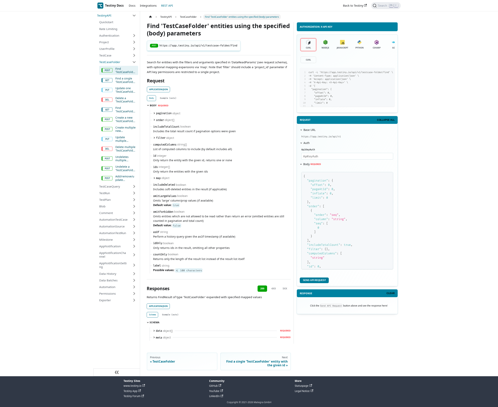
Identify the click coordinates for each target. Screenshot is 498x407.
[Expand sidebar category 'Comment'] (134, 213)
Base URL (309, 130)
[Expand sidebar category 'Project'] (134, 42)
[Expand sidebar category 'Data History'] (134, 274)
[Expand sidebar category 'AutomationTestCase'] (134, 220)
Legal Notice (302, 391)
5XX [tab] (285, 288)
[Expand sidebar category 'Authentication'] (134, 35)
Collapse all (386, 120)
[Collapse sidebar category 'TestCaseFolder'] (134, 62)
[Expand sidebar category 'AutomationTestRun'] (134, 233)
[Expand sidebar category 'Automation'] (134, 287)
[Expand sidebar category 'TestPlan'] (134, 200)
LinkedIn (214, 396)
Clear (391, 293)
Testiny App (130, 391)
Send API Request (314, 280)
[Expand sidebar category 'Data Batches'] (134, 280)
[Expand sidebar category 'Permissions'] (134, 293)
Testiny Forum (132, 396)
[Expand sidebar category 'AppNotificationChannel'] (134, 255)
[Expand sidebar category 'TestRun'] (134, 193)
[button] (116, 15)
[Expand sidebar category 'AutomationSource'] (134, 226)
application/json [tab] (158, 89)
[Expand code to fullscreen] (390, 72)
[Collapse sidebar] (116, 372)
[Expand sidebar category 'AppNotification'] (134, 246)
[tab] (151, 98)
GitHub (213, 386)
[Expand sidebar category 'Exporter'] (134, 300)
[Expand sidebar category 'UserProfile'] (134, 49)
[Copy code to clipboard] (384, 72)
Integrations (148, 5)
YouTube (214, 391)
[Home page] (150, 17)
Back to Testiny (353, 5)
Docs (132, 5)
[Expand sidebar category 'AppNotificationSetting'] (134, 265)
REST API (167, 5)
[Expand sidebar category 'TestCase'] (134, 55)
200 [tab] (262, 288)
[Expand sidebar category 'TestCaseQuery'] (134, 186)
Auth (306, 143)
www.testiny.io (132, 386)
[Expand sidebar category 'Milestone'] (134, 239)
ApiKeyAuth (308, 149)
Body (312, 164)
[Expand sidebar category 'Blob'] (134, 206)
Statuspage (302, 386)
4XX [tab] (273, 288)
